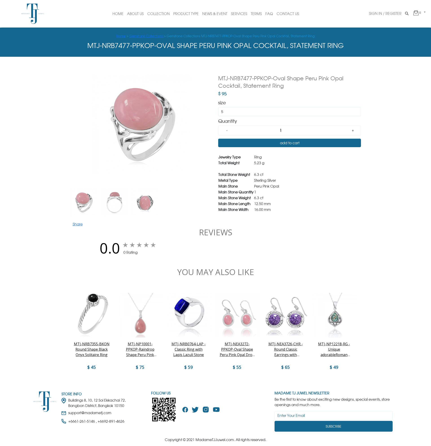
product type (186, 13)
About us (135, 13)
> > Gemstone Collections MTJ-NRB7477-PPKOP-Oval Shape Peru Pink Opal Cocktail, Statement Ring (215, 36)
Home (117, 13)
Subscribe (333, 426)
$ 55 (237, 367)
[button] (418, 13)
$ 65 (285, 367)
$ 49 (334, 367)
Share (78, 224)
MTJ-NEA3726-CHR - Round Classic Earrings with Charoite (285, 349)
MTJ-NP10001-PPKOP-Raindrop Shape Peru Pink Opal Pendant (140, 349)
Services (239, 13)
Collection (158, 13)
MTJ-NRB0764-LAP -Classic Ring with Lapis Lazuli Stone (189, 349)
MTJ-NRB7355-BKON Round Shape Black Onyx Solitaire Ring (92, 349)
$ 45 (91, 367)
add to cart (289, 143)
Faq (269, 13)
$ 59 (188, 367)
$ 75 (140, 367)
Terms (256, 13)
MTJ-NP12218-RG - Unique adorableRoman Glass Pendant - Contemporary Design (334, 349)
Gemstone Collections (146, 36)
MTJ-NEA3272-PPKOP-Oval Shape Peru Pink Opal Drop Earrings (237, 349)
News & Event (214, 13)
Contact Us (288, 13)
